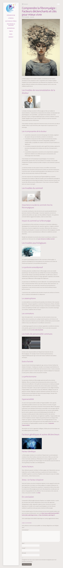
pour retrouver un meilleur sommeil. (46, 239)
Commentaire (25, 530)
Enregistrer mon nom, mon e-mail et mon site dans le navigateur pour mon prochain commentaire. (39, 560)
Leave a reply (32, 16)
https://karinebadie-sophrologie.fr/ (47, 515)
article (38, 492)
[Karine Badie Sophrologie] (11, 8)
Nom (23, 543)
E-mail (24, 548)
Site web (24, 553)
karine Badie (27, 16)
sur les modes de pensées (37, 329)
